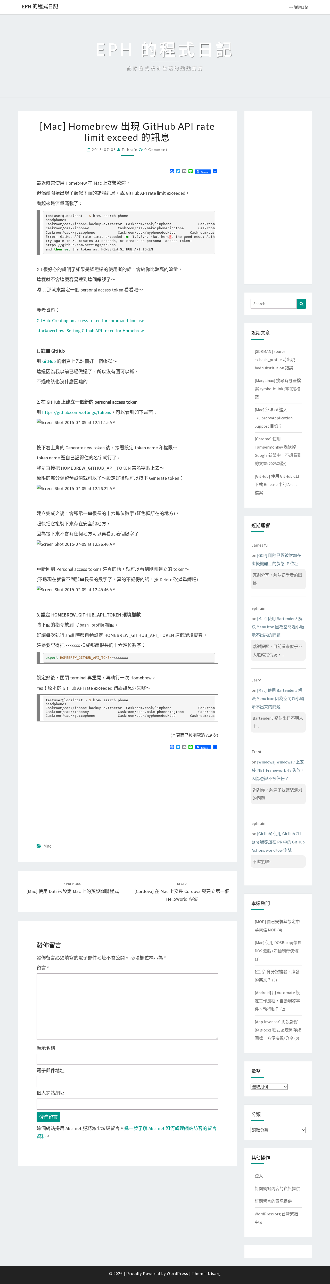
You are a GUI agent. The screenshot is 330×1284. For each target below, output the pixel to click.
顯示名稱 (46, 1048)
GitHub (49, 361)
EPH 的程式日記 (40, 6)
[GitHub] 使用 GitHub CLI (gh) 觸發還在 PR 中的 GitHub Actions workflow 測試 (278, 842)
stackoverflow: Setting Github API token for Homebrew (90, 331)
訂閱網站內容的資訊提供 (277, 1188)
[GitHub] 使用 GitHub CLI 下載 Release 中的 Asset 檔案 (277, 484)
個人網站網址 (50, 1093)
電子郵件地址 (50, 1071)
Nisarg (214, 1273)
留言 (43, 968)
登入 (259, 1176)
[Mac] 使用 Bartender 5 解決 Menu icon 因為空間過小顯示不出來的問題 (278, 627)
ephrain (130, 149)
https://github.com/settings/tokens (76, 412)
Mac (47, 846)
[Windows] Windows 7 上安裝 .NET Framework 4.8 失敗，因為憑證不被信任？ (278, 770)
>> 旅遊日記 (298, 7)
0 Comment (156, 149)
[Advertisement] (80, 791)
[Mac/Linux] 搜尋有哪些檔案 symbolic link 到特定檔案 (278, 389)
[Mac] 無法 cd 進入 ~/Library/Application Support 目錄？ (274, 418)
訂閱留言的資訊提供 (273, 1201)
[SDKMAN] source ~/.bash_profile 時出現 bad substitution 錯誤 (275, 359)
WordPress (177, 1273)
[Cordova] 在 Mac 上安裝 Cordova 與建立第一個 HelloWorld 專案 (181, 891)
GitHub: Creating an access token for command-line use (90, 320)
